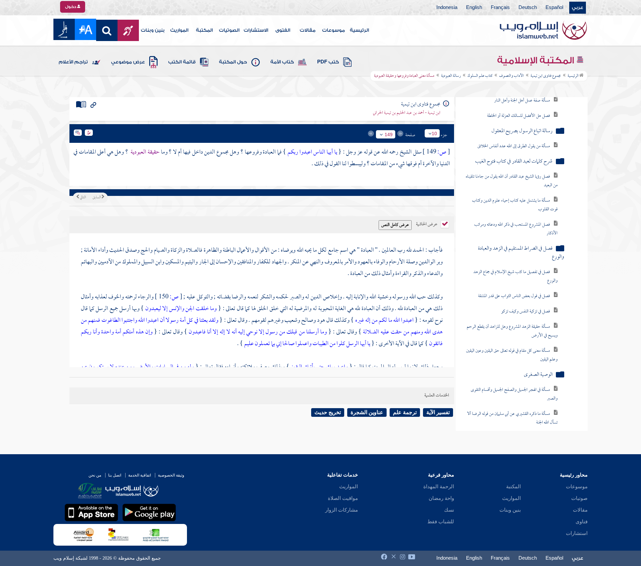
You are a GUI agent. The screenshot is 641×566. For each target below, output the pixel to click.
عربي (577, 7)
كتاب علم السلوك (479, 76)
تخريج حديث (327, 412)
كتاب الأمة (282, 62)
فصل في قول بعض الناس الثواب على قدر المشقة (514, 290)
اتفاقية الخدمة (139, 475)
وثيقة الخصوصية (171, 475)
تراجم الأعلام (73, 62)
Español (554, 7)
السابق (96, 198)
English (474, 7)
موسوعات (333, 30)
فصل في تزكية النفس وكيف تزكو (525, 305)
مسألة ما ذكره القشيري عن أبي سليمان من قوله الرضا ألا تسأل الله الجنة (512, 412)
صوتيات (579, 498)
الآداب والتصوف (511, 76)
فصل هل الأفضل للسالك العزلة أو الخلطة (518, 109)
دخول (71, 6)
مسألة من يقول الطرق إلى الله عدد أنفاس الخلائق (513, 140)
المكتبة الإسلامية (536, 60)
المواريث (179, 30)
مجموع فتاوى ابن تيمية (545, 76)
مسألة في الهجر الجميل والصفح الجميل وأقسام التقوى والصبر (514, 388)
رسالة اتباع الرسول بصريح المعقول (522, 125)
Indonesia (446, 7)
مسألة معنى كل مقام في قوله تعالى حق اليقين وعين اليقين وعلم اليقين (512, 349)
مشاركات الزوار (341, 510)
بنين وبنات (153, 30)
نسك (449, 510)
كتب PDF (328, 62)
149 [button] (389, 134)
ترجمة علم (405, 412)
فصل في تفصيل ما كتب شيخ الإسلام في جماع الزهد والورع (515, 270)
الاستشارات (256, 30)
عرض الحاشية (427, 223)
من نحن (94, 475)
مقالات (307, 30)
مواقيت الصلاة (343, 498)
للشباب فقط (440, 521)
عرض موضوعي (128, 62)
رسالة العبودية (451, 76)
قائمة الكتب (182, 62)
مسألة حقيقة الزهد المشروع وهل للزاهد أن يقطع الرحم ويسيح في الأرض (512, 325)
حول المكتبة (233, 62)
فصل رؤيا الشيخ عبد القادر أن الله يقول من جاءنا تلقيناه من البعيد (512, 175)
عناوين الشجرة (367, 412)
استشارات (577, 533)
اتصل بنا (114, 475)
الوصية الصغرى (538, 368)
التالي (82, 198)
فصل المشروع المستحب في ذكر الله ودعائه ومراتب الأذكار (516, 223)
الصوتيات (229, 30)
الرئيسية (359, 30)
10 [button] (434, 133)
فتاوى (582, 521)
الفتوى (282, 30)
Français (500, 7)
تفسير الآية (438, 412)
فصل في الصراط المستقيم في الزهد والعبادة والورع (521, 246)
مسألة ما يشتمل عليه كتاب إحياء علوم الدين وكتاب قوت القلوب (515, 199)
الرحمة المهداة (438, 486)
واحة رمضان (441, 498)
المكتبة (204, 30)
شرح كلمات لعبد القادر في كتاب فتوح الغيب (514, 155)
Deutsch (527, 7)
